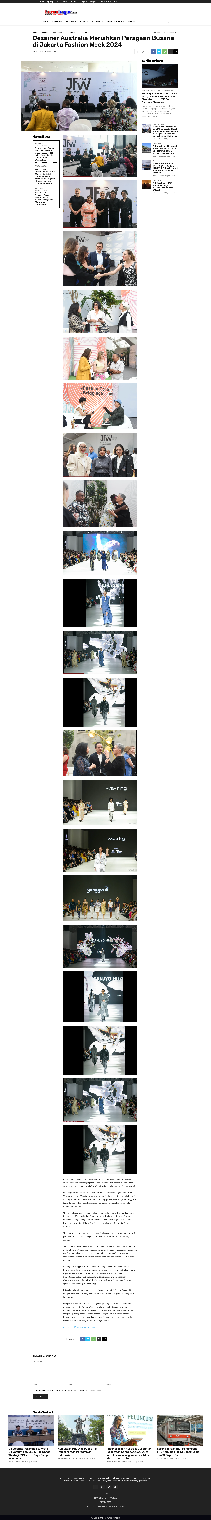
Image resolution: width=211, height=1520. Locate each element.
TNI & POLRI (74, 2)
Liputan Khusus (83, 32)
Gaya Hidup (62, 32)
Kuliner (115, 2)
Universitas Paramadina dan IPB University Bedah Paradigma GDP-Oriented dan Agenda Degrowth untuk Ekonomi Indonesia (45, 176)
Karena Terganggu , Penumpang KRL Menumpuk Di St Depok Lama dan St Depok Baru (178, 1452)
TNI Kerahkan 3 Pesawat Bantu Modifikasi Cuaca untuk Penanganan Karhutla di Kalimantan (44, 198)
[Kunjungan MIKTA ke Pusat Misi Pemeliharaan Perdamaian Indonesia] (81, 1430)
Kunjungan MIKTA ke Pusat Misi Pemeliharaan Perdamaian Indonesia (77, 1452)
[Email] (175, 51)
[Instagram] (102, 1487)
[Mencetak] (170, 51)
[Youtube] (115, 1487)
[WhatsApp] (164, 51)
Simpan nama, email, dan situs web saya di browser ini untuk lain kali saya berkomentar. (69, 1390)
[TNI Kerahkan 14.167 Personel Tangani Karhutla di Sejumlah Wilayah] (146, 184)
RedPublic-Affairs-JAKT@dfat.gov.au (79, 1327)
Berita (57, 2)
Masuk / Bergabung (46, 2)
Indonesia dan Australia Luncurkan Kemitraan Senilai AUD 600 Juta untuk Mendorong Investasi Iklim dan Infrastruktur (129, 1453)
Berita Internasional (40, 32)
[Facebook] (153, 51)
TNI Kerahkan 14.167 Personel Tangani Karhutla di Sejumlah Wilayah (163, 186)
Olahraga (92, 2)
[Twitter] (159, 51)
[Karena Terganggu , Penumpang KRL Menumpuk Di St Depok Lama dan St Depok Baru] (180, 1430)
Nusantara (64, 2)
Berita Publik (39, 188)
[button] (168, 22)
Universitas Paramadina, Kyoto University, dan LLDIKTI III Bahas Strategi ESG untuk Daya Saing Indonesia (165, 168)
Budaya (82, 2)
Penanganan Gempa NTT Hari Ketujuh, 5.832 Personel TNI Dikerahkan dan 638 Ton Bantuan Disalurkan (44, 154)
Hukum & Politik (104, 2)
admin (153, 90)
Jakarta (72, 32)
